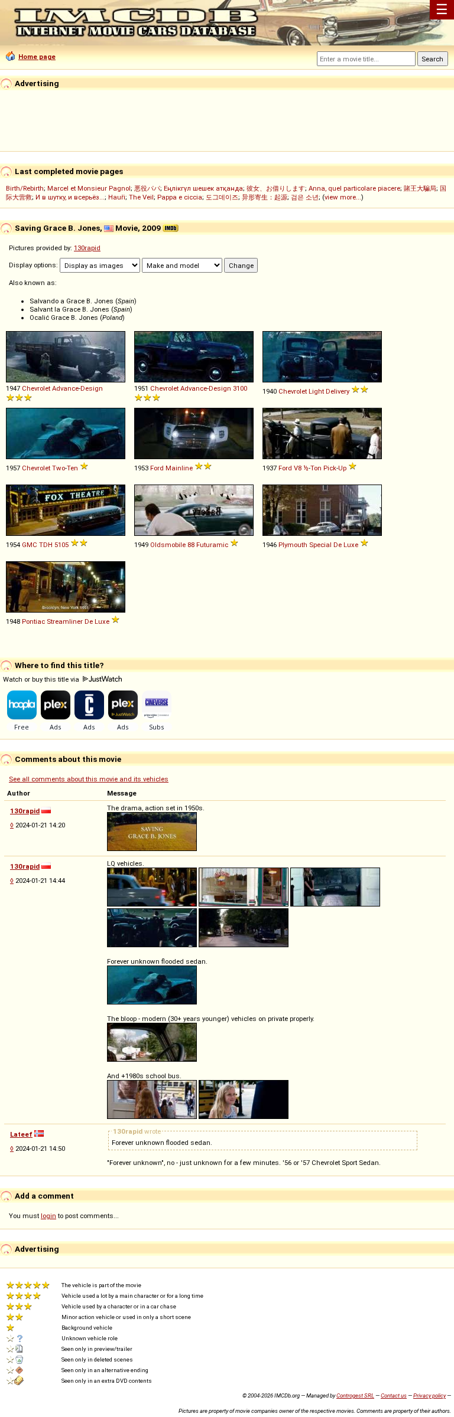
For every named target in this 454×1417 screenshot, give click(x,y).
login (48, 1216)
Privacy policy (429, 1395)
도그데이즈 (222, 197)
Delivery (337, 391)
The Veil (141, 197)
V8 (297, 468)
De (337, 545)
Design (91, 388)
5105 (61, 545)
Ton (316, 468)
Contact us (394, 1395)
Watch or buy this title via (42, 679)
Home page (37, 57)
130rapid (87, 248)
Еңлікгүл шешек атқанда (203, 188)
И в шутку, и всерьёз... (70, 197)
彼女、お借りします (276, 188)
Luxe (350, 545)
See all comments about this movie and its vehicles (88, 779)
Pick (329, 468)
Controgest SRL (355, 1395)
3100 (240, 388)
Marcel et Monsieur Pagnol (89, 188)
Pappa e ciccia (179, 197)
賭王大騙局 (420, 188)
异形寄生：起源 (264, 197)
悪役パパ (147, 188)
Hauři (116, 197)
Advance (65, 388)
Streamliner (65, 621)
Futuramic (212, 545)
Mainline (179, 468)
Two (58, 468)
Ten (72, 468)
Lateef (21, 1134)
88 (190, 545)
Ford (157, 468)
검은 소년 (305, 197)
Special (320, 545)
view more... (343, 197)
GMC (29, 545)
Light (316, 391)
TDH (46, 545)
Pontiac (33, 621)
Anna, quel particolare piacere (354, 188)
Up (342, 468)
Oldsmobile (168, 545)
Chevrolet (36, 388)
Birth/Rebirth (25, 188)
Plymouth (292, 545)
